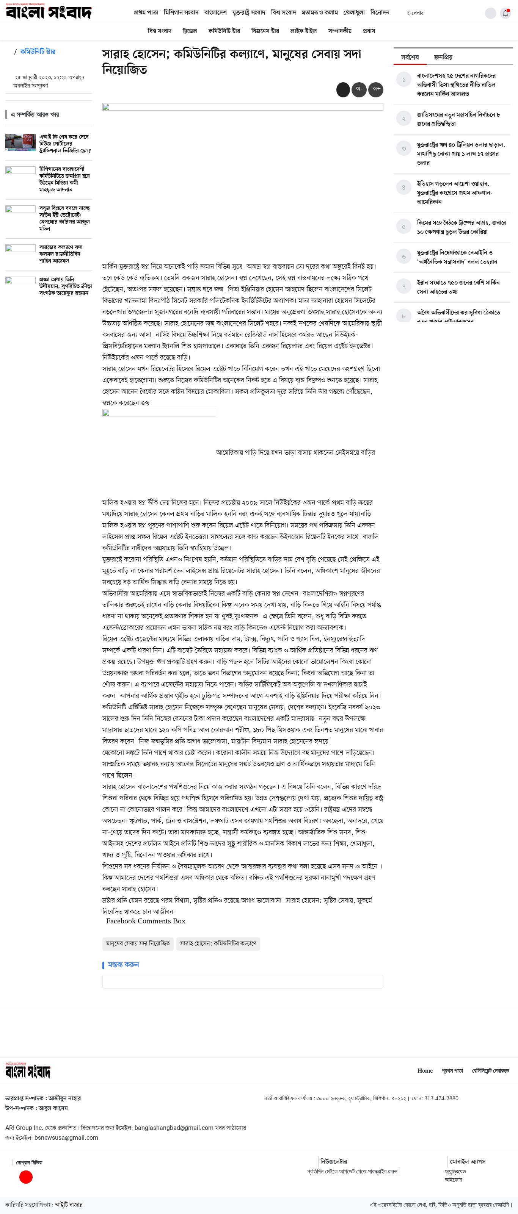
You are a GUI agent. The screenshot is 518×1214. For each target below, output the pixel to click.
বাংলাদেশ (215, 13)
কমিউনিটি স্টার (224, 31)
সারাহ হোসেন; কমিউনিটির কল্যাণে (218, 944)
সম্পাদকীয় (340, 31)
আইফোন (453, 1179)
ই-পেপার (415, 13)
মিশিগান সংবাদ (181, 13)
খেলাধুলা (354, 13)
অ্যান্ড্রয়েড (455, 1171)
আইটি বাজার (69, 1205)
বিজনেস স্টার (265, 31)
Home (425, 1070)
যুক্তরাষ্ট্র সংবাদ (248, 13)
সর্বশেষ (410, 58)
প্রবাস (369, 31)
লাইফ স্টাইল (303, 31)
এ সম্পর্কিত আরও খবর (35, 114)
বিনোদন (379, 13)
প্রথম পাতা (146, 13)
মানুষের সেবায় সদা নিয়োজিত (138, 944)
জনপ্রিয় (443, 58)
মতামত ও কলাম (320, 13)
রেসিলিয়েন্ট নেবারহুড (490, 1070)
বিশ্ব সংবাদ (283, 13)
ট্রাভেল (190, 31)
